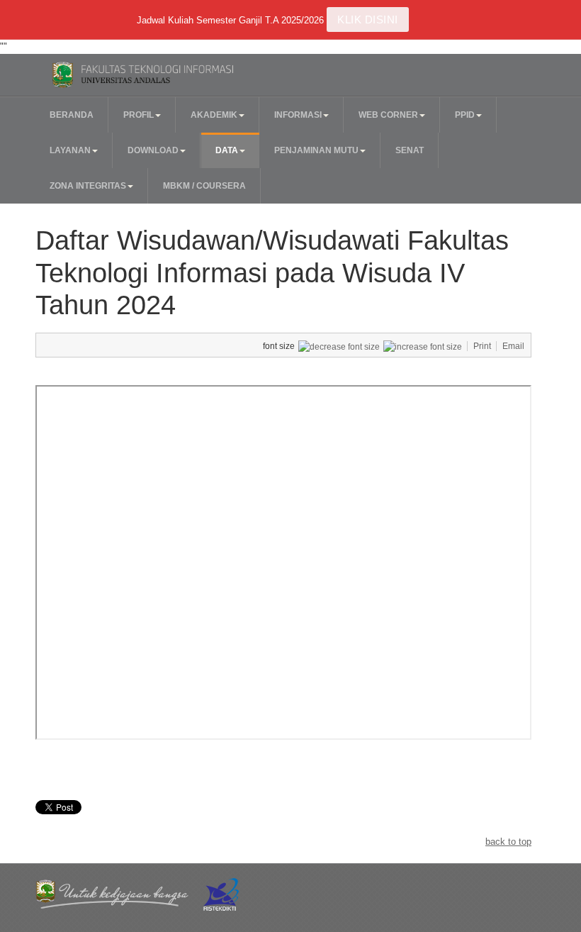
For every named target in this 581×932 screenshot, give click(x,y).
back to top (508, 841)
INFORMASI (298, 115)
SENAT (409, 150)
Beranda (72, 115)
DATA (226, 150)
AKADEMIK (214, 115)
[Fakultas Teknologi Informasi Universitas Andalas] (161, 75)
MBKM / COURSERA (204, 186)
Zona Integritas (88, 186)
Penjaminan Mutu (316, 150)
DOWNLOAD (153, 150)
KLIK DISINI (367, 19)
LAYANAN (70, 150)
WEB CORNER (388, 115)
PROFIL (138, 115)
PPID (465, 115)
